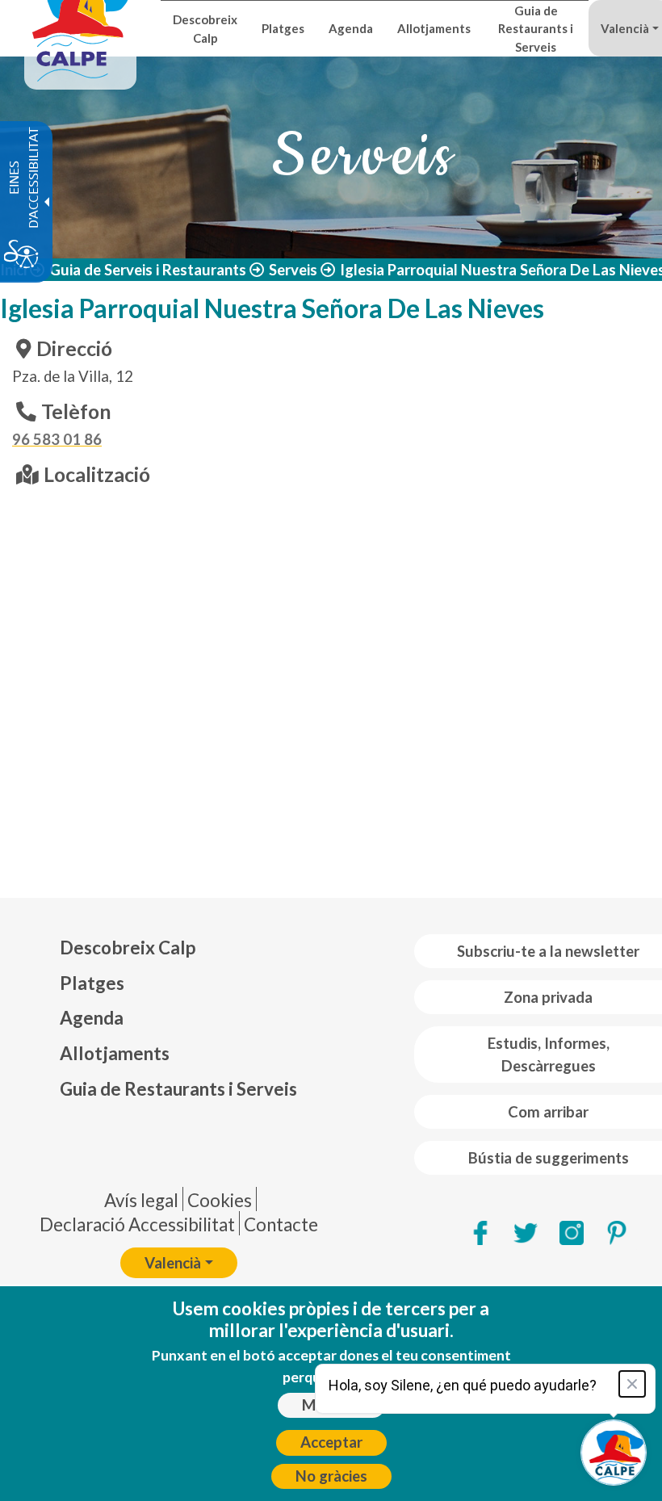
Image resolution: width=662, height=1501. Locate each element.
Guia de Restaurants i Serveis (178, 1089)
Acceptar (331, 1442)
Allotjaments (115, 1053)
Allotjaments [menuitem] (434, 28)
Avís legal (141, 1200)
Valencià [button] (173, 1263)
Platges (92, 983)
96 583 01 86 (57, 439)
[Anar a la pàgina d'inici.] (80, 28)
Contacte (281, 1224)
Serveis (293, 270)
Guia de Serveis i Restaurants (147, 270)
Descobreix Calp (127, 947)
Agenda (92, 1018)
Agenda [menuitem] (351, 28)
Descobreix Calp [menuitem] (205, 28)
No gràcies (331, 1476)
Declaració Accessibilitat (137, 1224)
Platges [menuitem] (283, 28)
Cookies (219, 1200)
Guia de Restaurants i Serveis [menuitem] (535, 28)
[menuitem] (178, 948)
